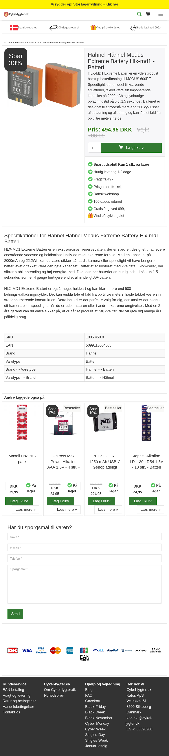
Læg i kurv (133, 148)
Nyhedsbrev (54, 695)
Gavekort (92, 701)
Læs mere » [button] (25, 509)
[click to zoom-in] (44, 85)
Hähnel (91, 353)
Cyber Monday (97, 723)
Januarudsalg (96, 746)
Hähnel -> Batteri (100, 369)
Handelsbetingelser (18, 707)
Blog (88, 690)
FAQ (88, 695)
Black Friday (95, 707)
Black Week (95, 712)
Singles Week (96, 740)
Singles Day (95, 735)
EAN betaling (13, 690)
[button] (149, 14)
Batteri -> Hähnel (100, 377)
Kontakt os (11, 712)
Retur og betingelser (19, 701)
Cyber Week (95, 729)
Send (15, 614)
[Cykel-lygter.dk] (16, 13)
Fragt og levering (16, 695)
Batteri (91, 361)
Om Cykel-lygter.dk (60, 690)
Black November (98, 718)
